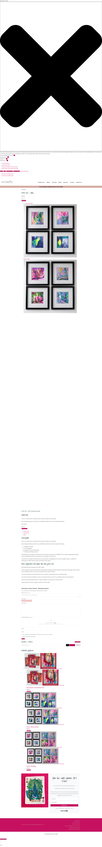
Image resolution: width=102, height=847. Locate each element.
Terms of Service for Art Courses (72, 825)
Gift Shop (54, 182)
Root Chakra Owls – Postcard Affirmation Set (35, 687)
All (67, 645)
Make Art (65, 182)
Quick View (59, 668)
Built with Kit (64, 811)
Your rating (24, 598)
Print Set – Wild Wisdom (31, 766)
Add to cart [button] (29, 691)
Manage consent (3, 839)
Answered (72, 645)
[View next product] (30, 258)
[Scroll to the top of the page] (0, 837)
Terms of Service (76, 824)
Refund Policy (76, 822)
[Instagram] (25, 828)
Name (23, 628)
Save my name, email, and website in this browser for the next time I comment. (37, 634)
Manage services (6, 165)
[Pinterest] (28, 828)
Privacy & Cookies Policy (8, 173)
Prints (48, 182)
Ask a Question (77, 641)
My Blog (72, 182)
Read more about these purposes (10, 168)
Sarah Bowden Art (28, 821)
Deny (5, 171)
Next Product (27, 258)
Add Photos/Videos (27, 617)
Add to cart (24, 200)
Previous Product (29, 203)
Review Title (26, 592)
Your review (24, 603)
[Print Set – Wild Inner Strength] (50, 257)
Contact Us (79, 182)
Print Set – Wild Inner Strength (33, 726)
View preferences (10, 171)
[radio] (22, 601)
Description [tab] (26, 531)
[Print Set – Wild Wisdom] (50, 312)
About (60, 182)
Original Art (41, 182)
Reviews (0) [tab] (26, 532)
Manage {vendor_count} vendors (10, 166)
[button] (51, 76)
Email (23, 631)
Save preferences (16, 171)
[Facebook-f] (21, 828)
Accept (1, 171)
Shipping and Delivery (74, 827)
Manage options (6, 163)
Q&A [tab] (25, 534)
